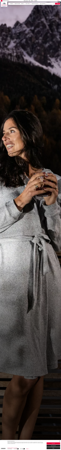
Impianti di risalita (17, 3)
